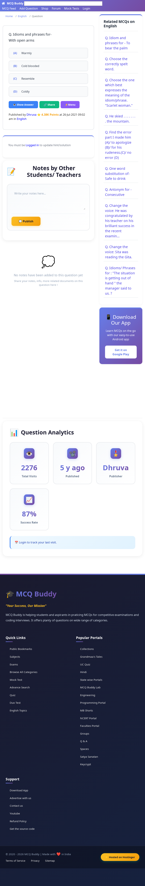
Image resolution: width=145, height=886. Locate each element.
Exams (14, 664)
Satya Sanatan (89, 756)
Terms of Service (15, 860)
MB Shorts (86, 710)
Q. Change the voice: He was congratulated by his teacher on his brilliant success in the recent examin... (119, 220)
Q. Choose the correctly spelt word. (116, 63)
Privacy (35, 860)
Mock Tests (71, 8)
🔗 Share (49, 104)
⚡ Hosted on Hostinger (120, 857)
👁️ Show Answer (23, 104)
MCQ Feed (9, 8)
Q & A (83, 741)
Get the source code (22, 828)
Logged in (32, 145)
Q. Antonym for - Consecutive (118, 192)
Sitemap (50, 860)
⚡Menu (70, 104)
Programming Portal (93, 702)
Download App (19, 790)
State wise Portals (91, 679)
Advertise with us (20, 798)
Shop (44, 8)
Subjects (15, 656)
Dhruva (32, 115)
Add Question (28, 8)
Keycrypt (85, 764)
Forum (56, 8)
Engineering (87, 695)
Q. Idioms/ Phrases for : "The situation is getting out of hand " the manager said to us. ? (120, 281)
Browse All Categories (23, 672)
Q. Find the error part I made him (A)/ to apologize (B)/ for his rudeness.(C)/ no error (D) (118, 145)
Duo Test (15, 702)
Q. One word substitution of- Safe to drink (117, 173)
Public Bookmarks (21, 649)
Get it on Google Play (120, 352)
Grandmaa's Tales (91, 656)
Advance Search (20, 687)
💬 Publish (26, 221)
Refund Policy (18, 821)
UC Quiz (85, 664)
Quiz (12, 695)
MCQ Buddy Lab (90, 687)
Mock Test (16, 679)
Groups (84, 733)
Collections (87, 649)
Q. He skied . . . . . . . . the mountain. (120, 119)
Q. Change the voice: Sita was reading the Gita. (118, 251)
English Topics (18, 710)
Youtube (15, 813)
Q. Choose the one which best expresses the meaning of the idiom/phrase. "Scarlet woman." (120, 93)
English (22, 16)
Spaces (84, 749)
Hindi (83, 672)
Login (86, 8)
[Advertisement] (72, 390)
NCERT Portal (88, 718)
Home (9, 16)
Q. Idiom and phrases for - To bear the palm (117, 42)
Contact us (16, 805)
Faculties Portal (89, 725)
